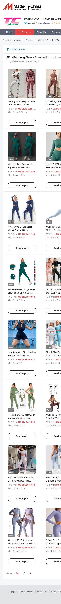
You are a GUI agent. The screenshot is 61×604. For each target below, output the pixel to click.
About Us (41, 32)
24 (17, 573)
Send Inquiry (22, 122)
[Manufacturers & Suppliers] (23, 6)
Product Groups (17, 49)
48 (30, 573)
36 (23, 573)
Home (9, 32)
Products (26, 32)
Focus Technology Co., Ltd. (39, 591)
